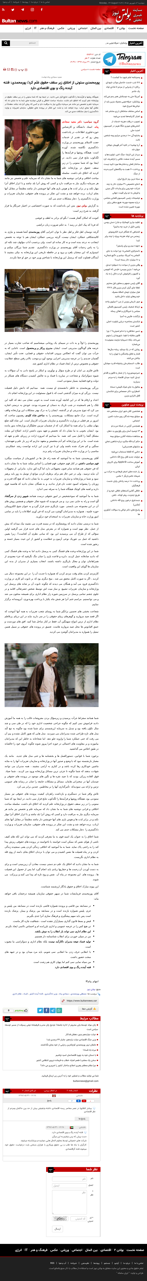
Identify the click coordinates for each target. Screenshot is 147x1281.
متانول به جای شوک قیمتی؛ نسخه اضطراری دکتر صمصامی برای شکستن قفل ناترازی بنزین (123, 391)
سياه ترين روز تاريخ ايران (129, 179)
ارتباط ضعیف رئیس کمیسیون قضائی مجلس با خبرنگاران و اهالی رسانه (123, 309)
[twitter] (13, 10)
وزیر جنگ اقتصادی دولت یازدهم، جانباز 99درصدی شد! (71, 1039)
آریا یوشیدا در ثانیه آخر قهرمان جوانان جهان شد (123, 147)
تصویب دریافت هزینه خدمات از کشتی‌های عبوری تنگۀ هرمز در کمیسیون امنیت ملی (122, 126)
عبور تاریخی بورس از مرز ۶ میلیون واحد (122, 301)
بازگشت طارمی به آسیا (130, 316)
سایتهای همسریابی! (131, 446)
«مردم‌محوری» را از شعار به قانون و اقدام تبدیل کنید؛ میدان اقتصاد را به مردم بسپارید (122, 377)
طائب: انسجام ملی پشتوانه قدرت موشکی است (122, 366)
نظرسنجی (85, 1263)
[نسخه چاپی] (4, 69)
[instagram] (32, 10)
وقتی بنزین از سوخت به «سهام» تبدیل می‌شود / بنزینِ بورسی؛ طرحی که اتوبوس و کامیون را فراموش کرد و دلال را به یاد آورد (122, 271)
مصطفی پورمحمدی (79, 994)
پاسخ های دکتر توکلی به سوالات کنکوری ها (122, 512)
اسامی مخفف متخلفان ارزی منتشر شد (122, 111)
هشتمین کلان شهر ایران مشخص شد (123, 411)
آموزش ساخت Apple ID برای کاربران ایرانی (123, 464)
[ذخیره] (12, 69)
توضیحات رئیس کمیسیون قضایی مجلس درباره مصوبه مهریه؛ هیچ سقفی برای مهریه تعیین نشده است (122, 202)
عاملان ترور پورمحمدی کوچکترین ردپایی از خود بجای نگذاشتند (68, 1045)
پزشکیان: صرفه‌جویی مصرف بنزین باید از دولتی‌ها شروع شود (100, 43)
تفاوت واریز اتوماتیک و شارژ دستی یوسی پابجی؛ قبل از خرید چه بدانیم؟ (122, 224)
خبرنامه (16, 2)
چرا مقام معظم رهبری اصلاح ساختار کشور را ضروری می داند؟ (68, 1065)
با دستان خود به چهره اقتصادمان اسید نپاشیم (76, 1055)
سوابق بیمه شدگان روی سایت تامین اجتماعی (124, 419)
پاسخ (49, 1100)
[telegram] (22, 9)
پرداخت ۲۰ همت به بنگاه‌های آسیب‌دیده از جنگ (122, 172)
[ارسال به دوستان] (8, 69)
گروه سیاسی (91, 121)
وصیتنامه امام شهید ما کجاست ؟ (125, 77)
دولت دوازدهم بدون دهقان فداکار (80, 1034)
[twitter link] (40, 1010)
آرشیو (116, 1263)
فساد (25, 994)
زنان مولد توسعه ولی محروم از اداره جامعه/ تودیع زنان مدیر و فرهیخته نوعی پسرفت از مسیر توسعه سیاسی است (51, 1027)
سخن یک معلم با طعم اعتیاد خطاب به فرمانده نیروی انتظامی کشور (66, 1060)
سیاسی (84, 69)
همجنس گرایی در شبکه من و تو (125, 426)
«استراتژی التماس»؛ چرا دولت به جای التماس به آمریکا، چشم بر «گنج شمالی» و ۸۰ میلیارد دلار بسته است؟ (122, 255)
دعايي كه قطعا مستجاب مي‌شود (125, 452)
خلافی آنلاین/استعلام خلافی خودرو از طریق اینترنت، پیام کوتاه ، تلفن (123, 493)
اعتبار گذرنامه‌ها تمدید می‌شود (126, 116)
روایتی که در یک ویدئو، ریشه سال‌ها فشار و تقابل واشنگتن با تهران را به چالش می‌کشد (124, 354)
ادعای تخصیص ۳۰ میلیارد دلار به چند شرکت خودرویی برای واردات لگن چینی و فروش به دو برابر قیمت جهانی (122, 188)
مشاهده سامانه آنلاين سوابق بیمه (125, 436)
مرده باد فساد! (89, 1050)
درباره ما (34, 2)
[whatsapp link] (59, 1010)
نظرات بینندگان (93, 1091)
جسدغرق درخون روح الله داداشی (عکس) (125, 502)
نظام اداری (17, 994)
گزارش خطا (87, 1009)
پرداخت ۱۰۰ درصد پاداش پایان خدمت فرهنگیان (123, 483)
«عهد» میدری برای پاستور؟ (128, 246)
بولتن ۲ (121, 28)
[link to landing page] (126, 15)
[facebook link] (46, 1010)
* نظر (91, 1193)
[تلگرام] (123, 59)
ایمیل (90, 1185)
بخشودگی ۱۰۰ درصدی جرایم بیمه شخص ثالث (122, 138)
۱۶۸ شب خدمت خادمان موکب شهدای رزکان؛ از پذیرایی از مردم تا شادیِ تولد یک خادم (123, 87)
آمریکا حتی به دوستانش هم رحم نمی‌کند (122, 96)
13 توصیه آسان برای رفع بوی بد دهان (123, 431)
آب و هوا (6, 2)
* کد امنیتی (90, 1219)
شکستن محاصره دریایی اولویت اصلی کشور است (123, 324)
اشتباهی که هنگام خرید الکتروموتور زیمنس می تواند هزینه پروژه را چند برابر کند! (122, 236)
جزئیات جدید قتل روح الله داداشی (125, 457)
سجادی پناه (64, 994)
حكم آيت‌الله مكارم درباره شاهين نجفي (122, 441)
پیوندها (25, 2)
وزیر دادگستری (51, 994)
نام (92, 1178)
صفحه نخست (136, 28)
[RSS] (4, 10)
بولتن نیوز (82, 205)
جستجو (107, 1263)
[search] (6, 43)
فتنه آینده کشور (36, 994)
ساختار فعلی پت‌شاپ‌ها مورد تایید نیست (122, 164)
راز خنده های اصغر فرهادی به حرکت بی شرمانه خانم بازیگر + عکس (122, 474)
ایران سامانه (123, 1273)
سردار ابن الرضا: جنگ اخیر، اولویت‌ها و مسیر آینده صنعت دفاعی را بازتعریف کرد (122, 157)
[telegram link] (53, 1010)
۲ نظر (87, 58)
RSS (52, 1263)
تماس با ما (45, 2)
